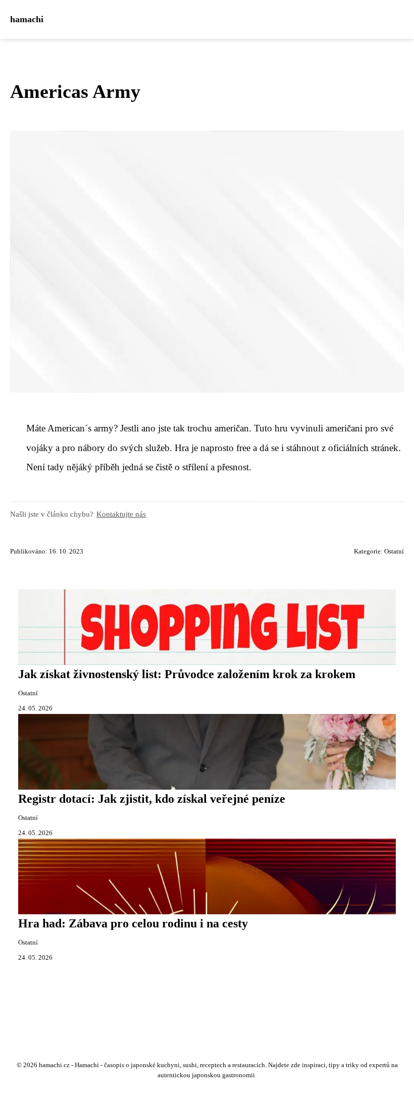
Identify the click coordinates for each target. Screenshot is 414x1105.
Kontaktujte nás (121, 514)
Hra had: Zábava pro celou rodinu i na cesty (133, 923)
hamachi (26, 19)
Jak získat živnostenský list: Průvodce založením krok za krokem (186, 674)
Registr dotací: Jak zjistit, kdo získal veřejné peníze (151, 798)
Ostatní (394, 551)
